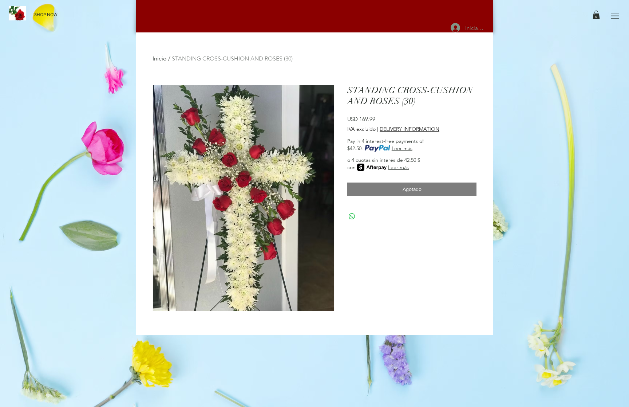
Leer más (402, 148)
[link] (596, 15)
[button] (615, 16)
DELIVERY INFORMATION (409, 129)
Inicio (160, 58)
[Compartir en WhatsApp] (352, 216)
